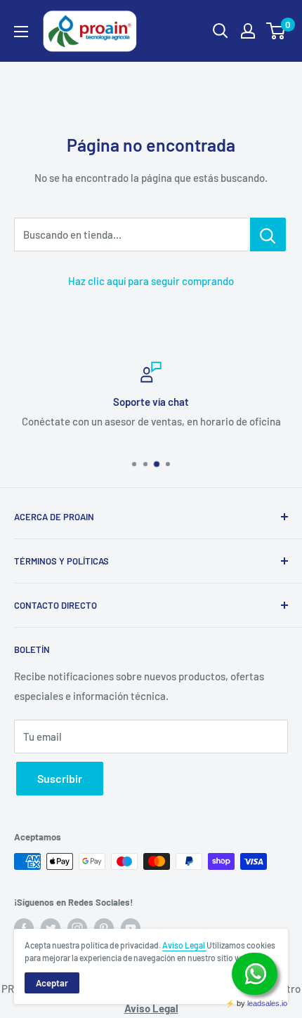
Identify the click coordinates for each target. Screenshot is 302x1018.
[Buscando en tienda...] (268, 234)
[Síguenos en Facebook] (24, 928)
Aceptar (52, 983)
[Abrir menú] (21, 31)
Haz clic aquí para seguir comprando (151, 281)
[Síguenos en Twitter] (50, 928)
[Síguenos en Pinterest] (104, 928)
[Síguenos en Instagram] (77, 928)
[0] (276, 30)
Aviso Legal (184, 945)
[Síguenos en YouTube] (130, 928)
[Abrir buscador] (220, 31)
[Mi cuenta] (248, 31)
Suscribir (59, 778)
